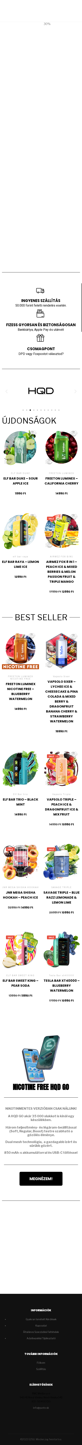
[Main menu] (70, 10)
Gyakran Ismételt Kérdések (41, 1319)
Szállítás (41, 1369)
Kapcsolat (41, 1325)
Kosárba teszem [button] (20, 457)
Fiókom (41, 1362)
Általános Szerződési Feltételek (41, 1332)
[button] (34, 265)
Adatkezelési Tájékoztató (41, 1338)
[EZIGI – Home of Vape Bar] (18, 11)
